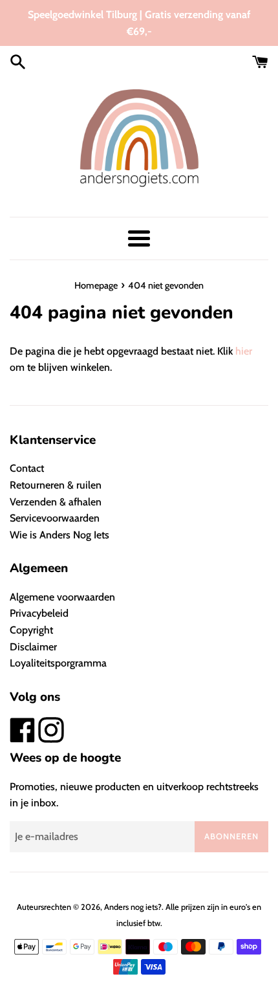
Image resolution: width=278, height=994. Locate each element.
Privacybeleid (39, 613)
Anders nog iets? (133, 907)
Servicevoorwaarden (55, 518)
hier (243, 351)
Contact (27, 468)
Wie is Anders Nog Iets (59, 535)
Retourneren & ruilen (56, 485)
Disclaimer (33, 647)
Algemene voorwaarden (62, 597)
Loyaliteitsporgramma (58, 663)
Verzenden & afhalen (56, 502)
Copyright (31, 630)
